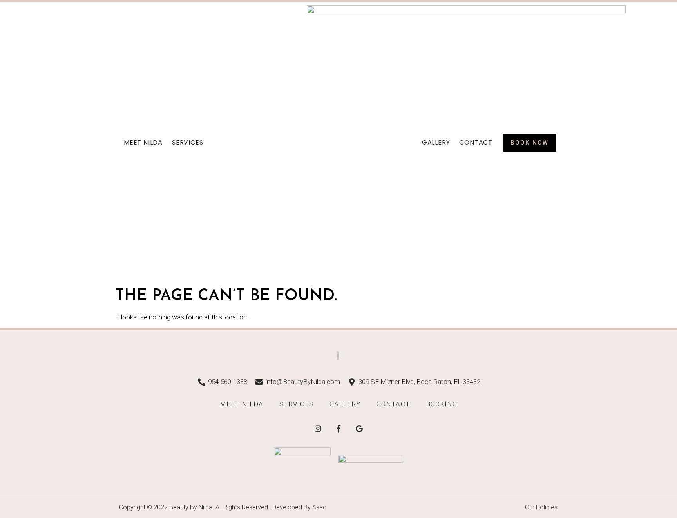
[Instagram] (317, 428)
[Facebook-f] (338, 428)
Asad (319, 507)
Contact (475, 142)
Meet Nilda (143, 142)
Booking (442, 404)
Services (187, 142)
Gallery (436, 142)
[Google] (359, 428)
